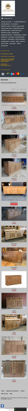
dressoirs (11, 37)
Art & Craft (4, 43)
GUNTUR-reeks (16, 30)
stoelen (12, 41)
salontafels (11, 39)
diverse (22, 41)
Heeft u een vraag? (21, 409)
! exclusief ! (12, 43)
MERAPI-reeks (6, 26)
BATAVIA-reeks (6, 32)
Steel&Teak (15, 32)
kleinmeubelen (20, 39)
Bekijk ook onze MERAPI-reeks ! (8, 82)
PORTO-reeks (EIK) (17, 26)
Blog (11, 393)
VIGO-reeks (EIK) (6, 28)
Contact (22, 391)
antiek (19, 43)
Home (2, 391)
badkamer (4, 37)
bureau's (4, 39)
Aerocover (4, 45)
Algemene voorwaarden (12, 391)
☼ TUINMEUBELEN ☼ (19, 22)
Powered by (14, 409)
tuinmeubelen (5, 24)
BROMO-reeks (6, 30)
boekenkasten (19, 37)
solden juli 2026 (6, 22)
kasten (24, 35)
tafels (17, 41)
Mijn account (4, 393)
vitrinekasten (17, 35)
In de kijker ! (15, 24)
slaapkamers (5, 41)
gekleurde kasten (6, 35)
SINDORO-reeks (18, 28)
